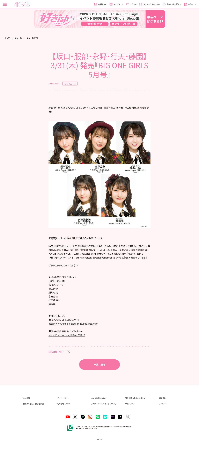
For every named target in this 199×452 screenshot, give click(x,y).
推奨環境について (63, 403)
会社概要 (26, 398)
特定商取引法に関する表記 (33, 403)
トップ (7, 38)
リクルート (163, 403)
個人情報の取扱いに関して (135, 398)
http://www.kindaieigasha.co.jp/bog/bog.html (73, 323)
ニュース (18, 38)
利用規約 (162, 398)
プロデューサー (62, 398)
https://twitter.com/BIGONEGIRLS (67, 335)
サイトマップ (129, 403)
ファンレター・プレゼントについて (103, 403)
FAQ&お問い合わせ (98, 398)
